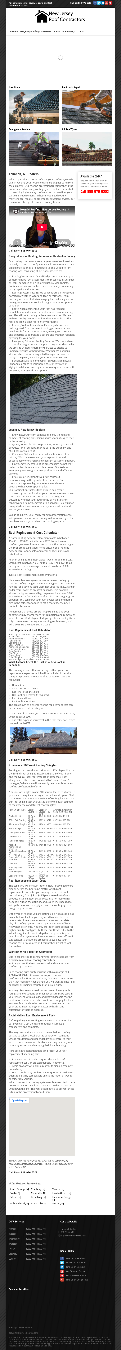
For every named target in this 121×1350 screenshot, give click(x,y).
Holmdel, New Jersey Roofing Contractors (30, 31)
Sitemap (13, 1328)
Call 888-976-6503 (94, 191)
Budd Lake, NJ (38, 1203)
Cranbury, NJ (38, 1189)
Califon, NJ (15, 1197)
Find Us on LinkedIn (75, 1267)
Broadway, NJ (38, 1197)
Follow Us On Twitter (76, 1263)
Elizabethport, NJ (61, 1193)
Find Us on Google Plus (77, 1280)
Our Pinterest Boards (76, 1276)
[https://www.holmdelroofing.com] (60, 24)
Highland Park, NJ (19, 1203)
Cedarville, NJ (38, 1193)
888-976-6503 (84, 3)
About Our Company (64, 31)
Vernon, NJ (58, 1189)
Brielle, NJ (15, 1193)
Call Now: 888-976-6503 (23, 251)
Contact (81, 31)
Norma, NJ (58, 1203)
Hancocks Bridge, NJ (62, 1198)
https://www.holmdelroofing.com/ (73, 1236)
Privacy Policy (25, 1328)
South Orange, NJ (19, 1189)
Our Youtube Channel (76, 1271)
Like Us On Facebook (76, 1259)
